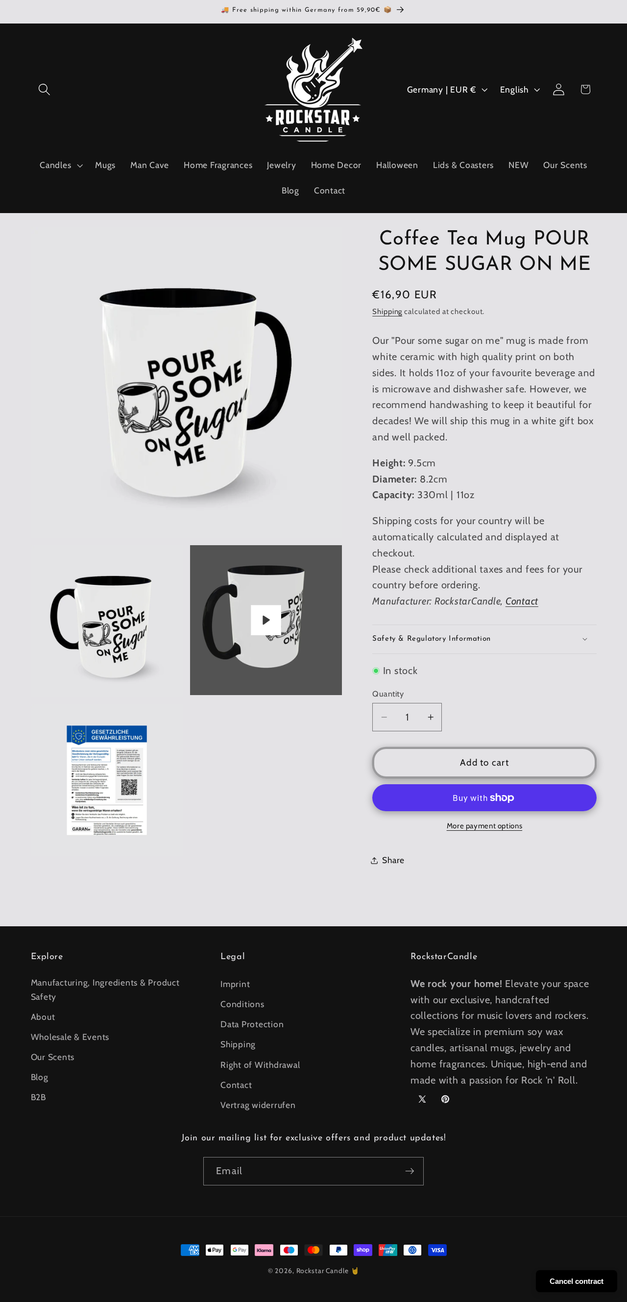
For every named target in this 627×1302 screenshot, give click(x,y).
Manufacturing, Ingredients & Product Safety (105, 989)
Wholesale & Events (70, 1036)
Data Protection (252, 1023)
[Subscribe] (409, 1171)
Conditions (242, 1003)
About (43, 1016)
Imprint (235, 983)
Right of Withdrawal (260, 1064)
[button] (44, 89)
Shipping (387, 311)
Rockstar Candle (322, 1271)
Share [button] (393, 860)
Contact (522, 601)
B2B (38, 1097)
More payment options (485, 825)
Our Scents (53, 1056)
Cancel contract (576, 1281)
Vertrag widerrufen (258, 1104)
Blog (39, 1076)
